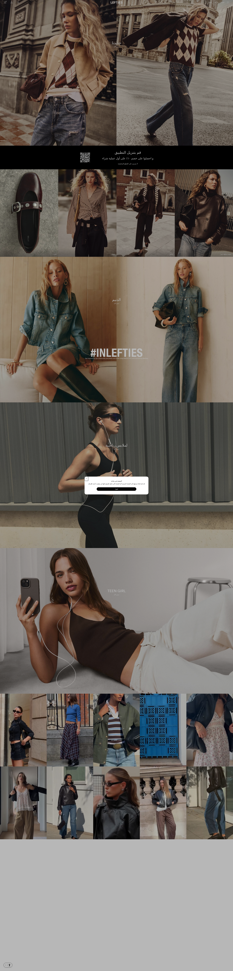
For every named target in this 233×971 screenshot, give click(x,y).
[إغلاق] (86, 479)
